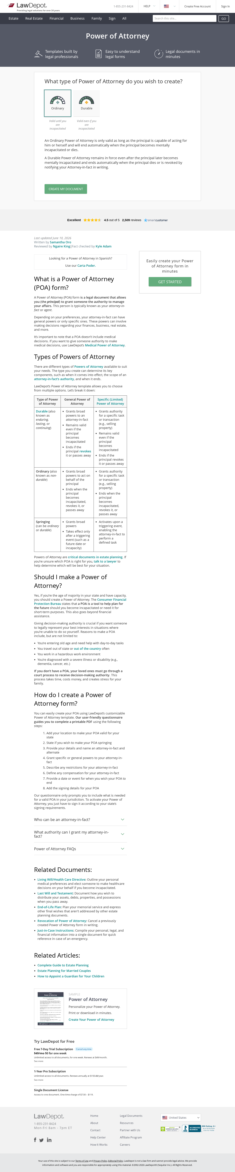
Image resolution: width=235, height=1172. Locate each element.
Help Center (98, 1137)
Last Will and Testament (55, 893)
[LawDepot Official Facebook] (36, 1140)
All (124, 18)
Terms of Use (81, 1160)
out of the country (87, 648)
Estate (13, 18)
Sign (112, 18)
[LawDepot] (27, 5)
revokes (85, 451)
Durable (42, 411)
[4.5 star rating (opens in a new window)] (92, 220)
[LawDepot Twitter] (43, 1140)
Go (223, 19)
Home (94, 1116)
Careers (125, 1145)
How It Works (99, 1145)
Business (77, 18)
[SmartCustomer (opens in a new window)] (156, 220)
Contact (95, 1130)
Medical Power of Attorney (105, 345)
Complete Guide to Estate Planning (63, 965)
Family (97, 18)
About (94, 1123)
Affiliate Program (131, 1137)
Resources (126, 1123)
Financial (56, 18)
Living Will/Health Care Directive (61, 879)
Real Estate (34, 18)
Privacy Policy (100, 1160)
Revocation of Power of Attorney (62, 921)
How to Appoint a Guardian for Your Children (71, 976)
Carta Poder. (86, 265)
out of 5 (112, 220)
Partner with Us (130, 1130)
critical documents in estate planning (95, 557)
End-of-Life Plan (49, 907)
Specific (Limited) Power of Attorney (110, 401)
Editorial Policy (115, 1160)
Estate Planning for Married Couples (64, 971)
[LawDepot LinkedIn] (49, 1140)
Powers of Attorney (88, 366)
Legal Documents (131, 1116)
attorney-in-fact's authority (54, 379)
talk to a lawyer (105, 561)
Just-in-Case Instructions (55, 930)
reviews (131, 220)
